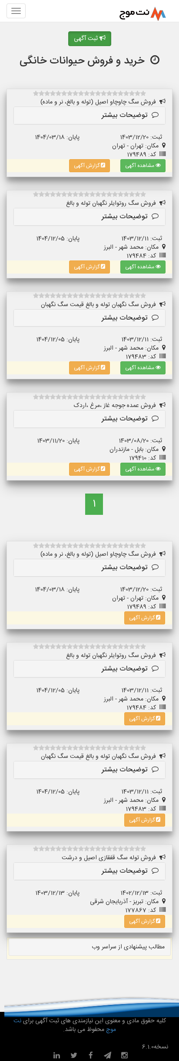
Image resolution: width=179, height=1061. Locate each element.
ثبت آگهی (86, 38)
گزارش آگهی (87, 165)
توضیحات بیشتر (127, 115)
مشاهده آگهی (140, 165)
